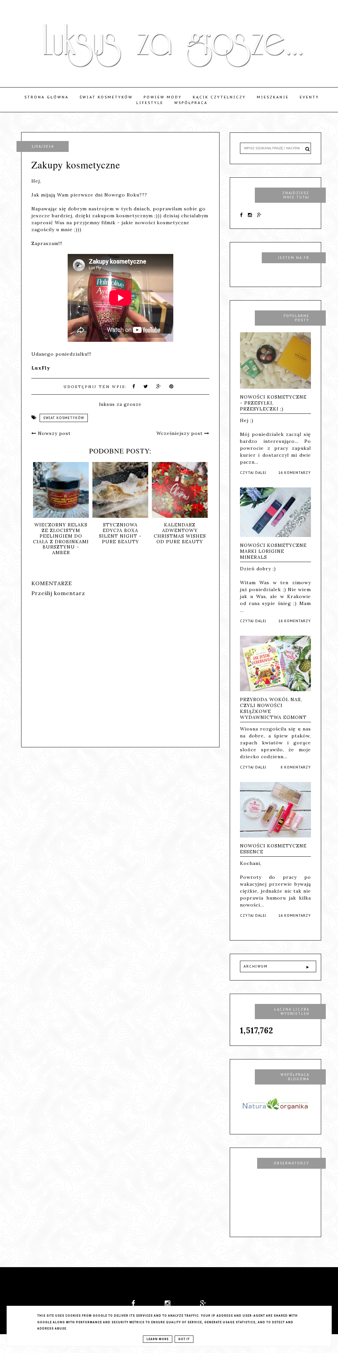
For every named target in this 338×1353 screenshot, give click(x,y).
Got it (184, 1339)
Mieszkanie (273, 97)
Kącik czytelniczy (219, 97)
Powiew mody (163, 97)
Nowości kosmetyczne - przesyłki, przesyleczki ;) (273, 403)
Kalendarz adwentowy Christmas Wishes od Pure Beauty (180, 533)
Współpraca (191, 102)
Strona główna (46, 97)
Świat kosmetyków (106, 97)
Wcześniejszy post (180, 433)
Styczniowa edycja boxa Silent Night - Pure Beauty (120, 533)
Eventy (309, 97)
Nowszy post (53, 433)
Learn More (158, 1339)
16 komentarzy (294, 473)
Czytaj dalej (253, 473)
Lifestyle (149, 102)
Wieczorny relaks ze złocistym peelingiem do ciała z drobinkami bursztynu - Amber (61, 538)
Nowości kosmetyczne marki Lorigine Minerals (273, 551)
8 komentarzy (296, 767)
